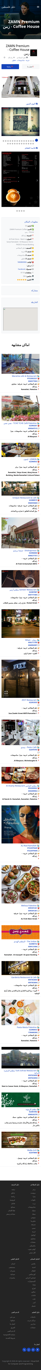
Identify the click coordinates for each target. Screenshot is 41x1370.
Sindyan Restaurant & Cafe (24, 497)
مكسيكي (33, 1246)
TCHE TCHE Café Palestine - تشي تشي (20, 423)
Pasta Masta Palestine (27, 1027)
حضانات (33, 1327)
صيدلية (12, 1274)
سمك (34, 1214)
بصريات (12, 1271)
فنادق (13, 1203)
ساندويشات (32, 1207)
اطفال (33, 1271)
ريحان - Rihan (31, 640)
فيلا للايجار (11, 1210)
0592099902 (32, 788)
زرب (34, 1203)
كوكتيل (33, 1235)
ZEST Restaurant (29, 700)
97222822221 (32, 378)
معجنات (33, 1242)
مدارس (33, 1324)
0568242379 (32, 1114)
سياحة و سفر (10, 1214)
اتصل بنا (30, 67)
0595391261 (32, 908)
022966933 (33, 461)
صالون (33, 1292)
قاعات (33, 1295)
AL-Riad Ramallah (29, 845)
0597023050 (32, 1075)
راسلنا (9, 67)
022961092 (33, 1112)
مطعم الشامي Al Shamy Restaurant (21, 785)
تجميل (34, 1306)
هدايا (34, 1285)
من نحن (12, 1317)
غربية (34, 1231)
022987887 (33, 592)
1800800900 (21, 262)
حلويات (33, 1200)
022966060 (33, 553)
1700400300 (32, 1032)
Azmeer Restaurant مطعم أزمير (23, 589)
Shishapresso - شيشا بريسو (25, 550)
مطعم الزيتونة (31, 1109)
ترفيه (13, 1189)
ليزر (34, 1302)
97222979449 (32, 848)
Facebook (21, 269)
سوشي (33, 1217)
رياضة (13, 1196)
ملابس (33, 1264)
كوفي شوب (32, 1249)
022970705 (33, 750)
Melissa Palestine (29, 905)
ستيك (34, 1210)
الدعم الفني (11, 1331)
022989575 (33, 500)
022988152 (33, 944)
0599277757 (32, 556)
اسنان (13, 1264)
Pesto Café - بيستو (29, 747)
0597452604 (32, 980)
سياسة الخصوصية (9, 1334)
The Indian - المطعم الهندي (25, 941)
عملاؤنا (12, 1320)
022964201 (33, 426)
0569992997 (32, 645)
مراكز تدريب (31, 1320)
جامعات (33, 1317)
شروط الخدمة (10, 1338)
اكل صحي (32, 1253)
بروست (33, 1193)
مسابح (13, 1207)
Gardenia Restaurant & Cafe (24, 977)
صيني (34, 1228)
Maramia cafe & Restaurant (24, 376)
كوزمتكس (32, 1274)
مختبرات (12, 1278)
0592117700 (32, 642)
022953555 (33, 702)
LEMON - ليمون (30, 459)
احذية (34, 1267)
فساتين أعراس (31, 1278)
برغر (34, 1189)
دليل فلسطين (8, 6)
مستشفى (12, 1267)
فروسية (12, 1200)
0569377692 (32, 381)
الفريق (13, 1327)
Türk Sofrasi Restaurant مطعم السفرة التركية (22, 1071)
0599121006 (32, 946)
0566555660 (32, 503)
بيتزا (34, 1196)
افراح (34, 1288)
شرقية (33, 1224)
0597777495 (32, 595)
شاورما (33, 1221)
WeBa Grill (32, 1150)
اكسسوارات (32, 1281)
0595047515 (32, 428)
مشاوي (33, 1238)
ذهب (34, 1299)
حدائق (13, 1193)
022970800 (33, 1153)
